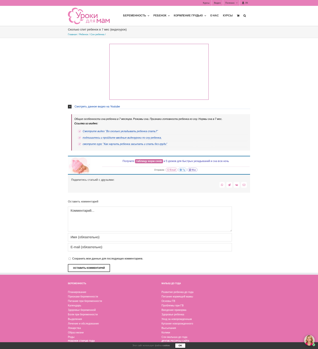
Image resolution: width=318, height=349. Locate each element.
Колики (165, 332)
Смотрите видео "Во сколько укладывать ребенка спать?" (120, 131)
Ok (180, 345)
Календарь (74, 305)
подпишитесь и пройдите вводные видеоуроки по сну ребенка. (122, 137)
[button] (244, 15)
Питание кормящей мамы (177, 296)
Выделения (75, 319)
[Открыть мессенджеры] (309, 340)
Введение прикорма (173, 310)
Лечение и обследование (83, 323)
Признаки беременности (83, 296)
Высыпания (168, 328)
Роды (71, 337)
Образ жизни (76, 332)
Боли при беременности (83, 314)
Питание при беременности (85, 301)
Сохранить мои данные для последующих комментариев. (107, 258)
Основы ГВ (168, 301)
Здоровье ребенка (172, 314)
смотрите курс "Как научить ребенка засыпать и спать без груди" (125, 144)
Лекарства (74, 328)
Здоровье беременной (82, 310)
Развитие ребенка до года (177, 292)
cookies (166, 345)
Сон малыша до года (174, 337)
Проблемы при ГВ (172, 305)
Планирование (77, 292)
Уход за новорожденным (176, 319)
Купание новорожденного (177, 323)
